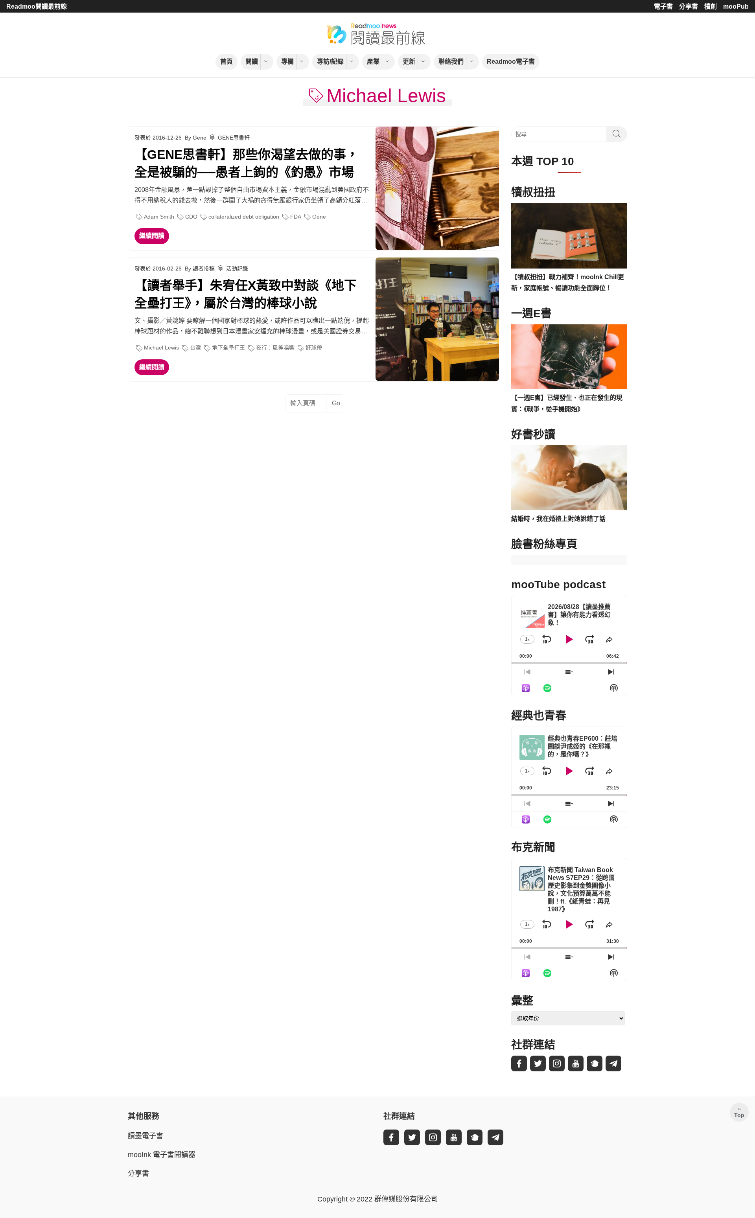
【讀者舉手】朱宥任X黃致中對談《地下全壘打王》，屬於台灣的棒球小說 (245, 294)
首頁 (226, 61)
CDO (191, 216)
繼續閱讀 (151, 235)
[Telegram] (613, 1063)
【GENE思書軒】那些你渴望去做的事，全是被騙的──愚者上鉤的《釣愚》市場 (246, 163)
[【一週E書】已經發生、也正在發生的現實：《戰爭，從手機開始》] (569, 357)
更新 (409, 61)
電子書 (663, 6)
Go (336, 403)
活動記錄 (237, 268)
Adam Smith (159, 216)
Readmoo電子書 (511, 61)
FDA (295, 216)
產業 (373, 61)
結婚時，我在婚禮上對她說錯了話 (558, 518)
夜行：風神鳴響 (275, 347)
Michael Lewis (161, 347)
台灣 (195, 347)
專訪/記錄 (330, 61)
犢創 (710, 6)
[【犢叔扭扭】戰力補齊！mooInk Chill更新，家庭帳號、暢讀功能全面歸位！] (569, 236)
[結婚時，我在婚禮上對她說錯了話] (569, 477)
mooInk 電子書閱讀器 (161, 1155)
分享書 (688, 6)
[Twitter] (538, 1063)
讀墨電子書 (145, 1136)
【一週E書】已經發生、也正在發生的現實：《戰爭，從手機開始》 (566, 403)
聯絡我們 (451, 61)
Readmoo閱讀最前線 (36, 6)
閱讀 (251, 61)
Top (739, 1115)
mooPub (736, 6)
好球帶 (314, 347)
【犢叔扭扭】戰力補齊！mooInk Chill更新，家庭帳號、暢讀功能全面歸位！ (567, 283)
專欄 (287, 61)
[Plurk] (594, 1063)
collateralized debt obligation (243, 216)
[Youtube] (576, 1063)
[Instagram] (557, 1063)
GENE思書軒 (234, 137)
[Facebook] (519, 1063)
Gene (319, 216)
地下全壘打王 (228, 347)
